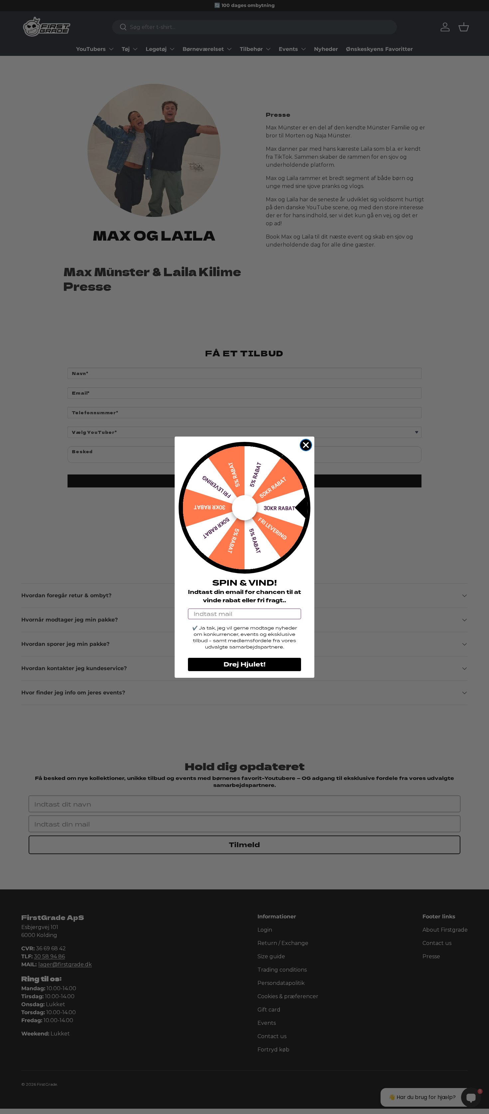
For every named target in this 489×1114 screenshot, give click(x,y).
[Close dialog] (306, 445)
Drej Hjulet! (244, 664)
